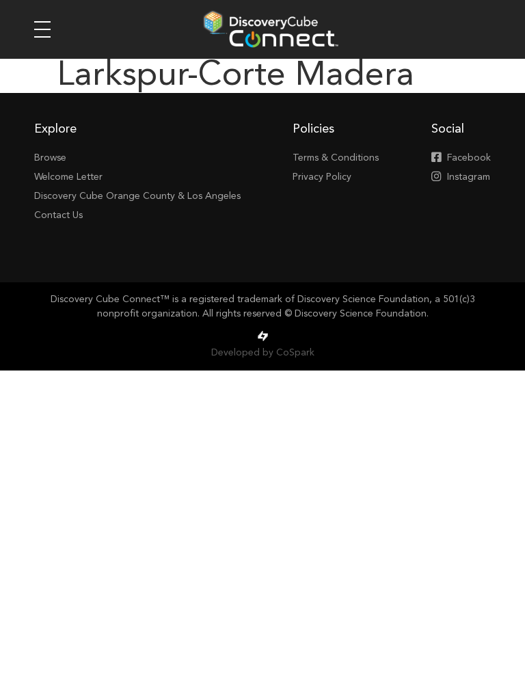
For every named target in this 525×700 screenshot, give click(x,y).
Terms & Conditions (336, 158)
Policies (313, 129)
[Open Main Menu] (42, 29)
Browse (50, 158)
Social (447, 129)
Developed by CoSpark (262, 353)
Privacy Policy (322, 177)
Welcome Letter (68, 177)
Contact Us (58, 215)
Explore (55, 129)
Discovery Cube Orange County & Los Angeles (137, 196)
